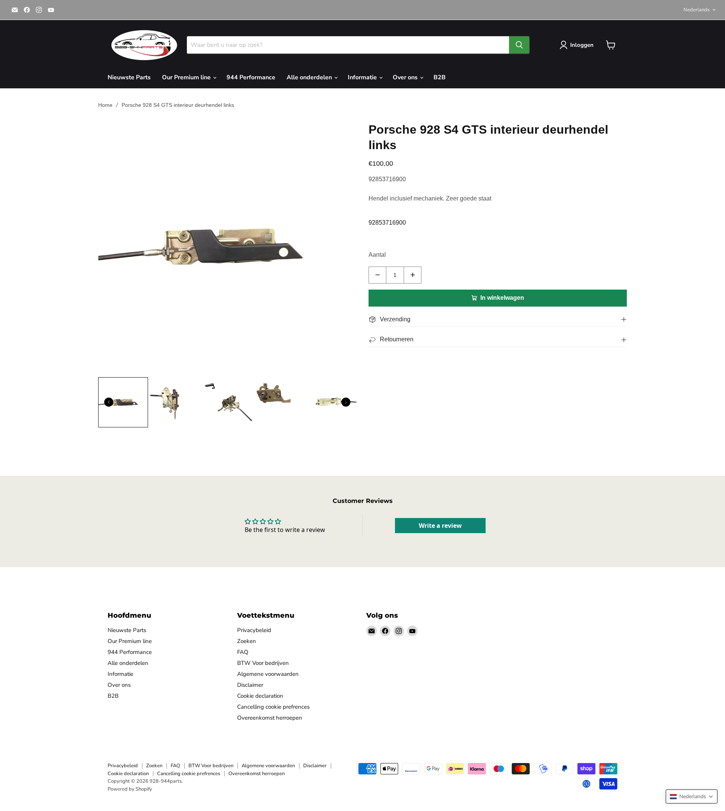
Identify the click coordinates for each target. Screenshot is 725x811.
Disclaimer (250, 685)
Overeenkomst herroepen (269, 718)
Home (105, 105)
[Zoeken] (519, 45)
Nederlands (696, 9)
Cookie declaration (260, 696)
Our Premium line (187, 77)
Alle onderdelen (310, 77)
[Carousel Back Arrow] (108, 402)
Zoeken (246, 641)
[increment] (412, 275)
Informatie (363, 77)
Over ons (406, 77)
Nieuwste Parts (129, 77)
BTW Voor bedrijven (263, 663)
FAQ (242, 652)
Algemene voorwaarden (268, 674)
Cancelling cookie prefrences (273, 707)
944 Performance (251, 77)
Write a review (440, 525)
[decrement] (377, 275)
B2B (439, 77)
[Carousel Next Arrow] (345, 402)
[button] (691, 796)
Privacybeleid (254, 630)
